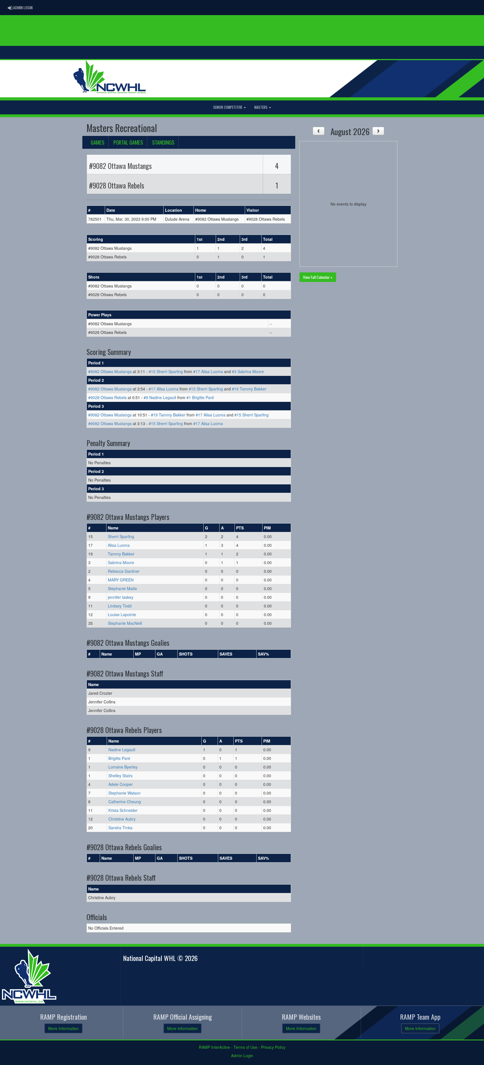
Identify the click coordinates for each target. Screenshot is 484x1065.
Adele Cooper (120, 784)
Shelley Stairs (120, 775)
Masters (261, 107)
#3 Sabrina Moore (248, 371)
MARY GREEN (121, 580)
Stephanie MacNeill (125, 623)
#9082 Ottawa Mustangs (110, 371)
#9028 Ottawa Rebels (107, 397)
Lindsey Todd (120, 606)
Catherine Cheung (124, 801)
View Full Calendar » (317, 277)
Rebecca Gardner (123, 571)
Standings (163, 142)
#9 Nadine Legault (160, 397)
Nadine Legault (121, 749)
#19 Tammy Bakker (249, 389)
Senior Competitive (228, 107)
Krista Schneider (123, 810)
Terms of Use (245, 1047)
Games (97, 142)
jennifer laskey (120, 597)
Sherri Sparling (121, 536)
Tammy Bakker (121, 554)
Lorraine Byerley (123, 767)
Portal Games (128, 142)
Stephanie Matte (122, 588)
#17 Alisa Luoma (208, 371)
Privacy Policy (273, 1047)
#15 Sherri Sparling (166, 371)
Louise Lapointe (122, 614)
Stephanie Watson (124, 793)
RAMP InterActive (214, 1047)
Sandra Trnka (120, 827)
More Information (63, 1028)
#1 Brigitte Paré (200, 397)
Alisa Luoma (119, 545)
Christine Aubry (122, 819)
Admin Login (242, 1055)
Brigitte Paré (119, 758)
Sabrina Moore (121, 562)
